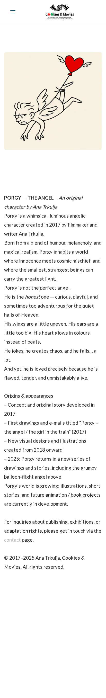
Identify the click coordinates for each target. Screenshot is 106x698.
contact (12, 540)
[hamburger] (13, 11)
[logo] (60, 12)
